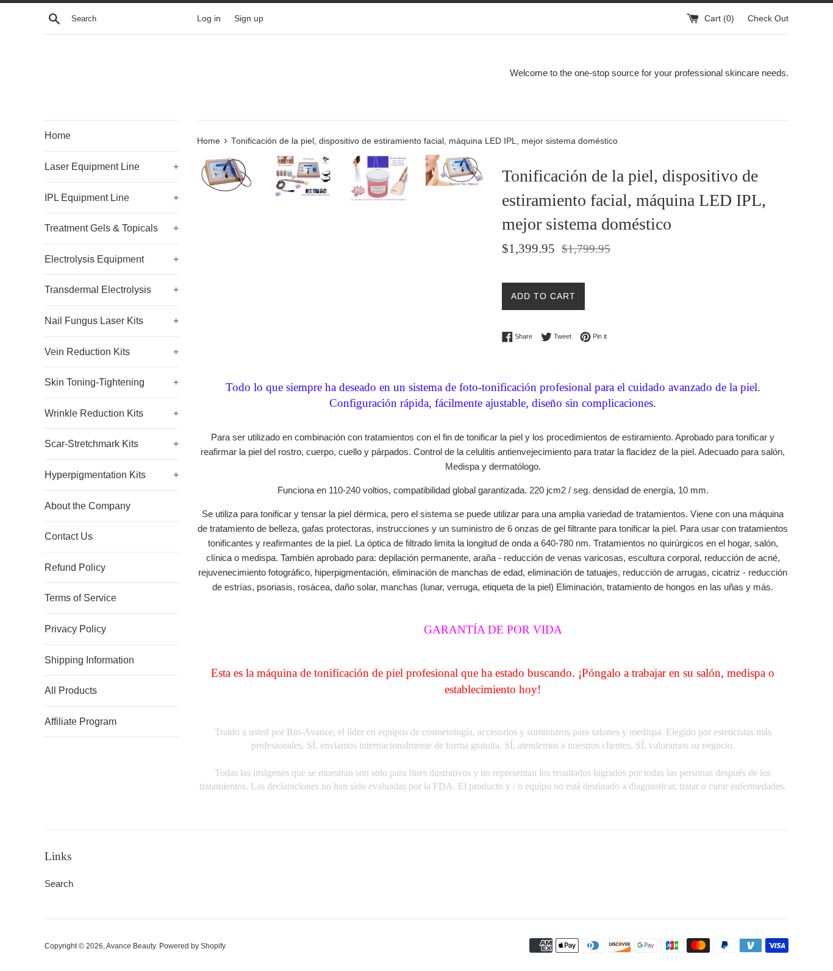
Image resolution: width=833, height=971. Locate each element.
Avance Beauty (131, 946)
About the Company (87, 506)
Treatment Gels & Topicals (112, 228)
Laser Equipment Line (112, 166)
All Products (71, 690)
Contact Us (69, 536)
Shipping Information (89, 660)
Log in (209, 18)
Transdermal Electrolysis (112, 289)
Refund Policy (75, 567)
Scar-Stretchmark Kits (112, 444)
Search (59, 883)
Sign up (248, 18)
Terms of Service (80, 598)
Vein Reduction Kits (112, 352)
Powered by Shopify (192, 946)
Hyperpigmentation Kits (112, 475)
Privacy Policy (75, 629)
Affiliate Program (80, 721)
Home (58, 135)
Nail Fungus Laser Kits (112, 321)
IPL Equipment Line (112, 197)
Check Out (768, 18)
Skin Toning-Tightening (112, 382)
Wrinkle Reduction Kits (112, 413)
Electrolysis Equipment (112, 259)
